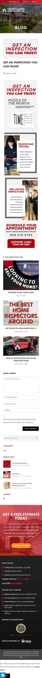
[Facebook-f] (4, 499)
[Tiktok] (24, 579)
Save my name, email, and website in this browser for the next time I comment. (19, 421)
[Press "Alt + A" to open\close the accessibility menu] (3, 675)
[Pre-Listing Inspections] (7, 464)
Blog (4, 450)
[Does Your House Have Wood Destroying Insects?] (7, 485)
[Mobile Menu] (38, 10)
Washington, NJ (14, 2)
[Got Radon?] (7, 474)
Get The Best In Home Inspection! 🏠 (21, 328)
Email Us (34, 2)
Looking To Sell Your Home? (21, 292)
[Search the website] (21, 438)
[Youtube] (27, 579)
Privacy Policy (23, 655)
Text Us (25, 2)
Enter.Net (27, 653)
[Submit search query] (37, 438)
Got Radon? (16, 474)
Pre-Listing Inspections (19, 463)
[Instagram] (21, 579)
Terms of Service (34, 655)
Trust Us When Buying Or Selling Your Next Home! (21, 359)
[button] (10, 635)
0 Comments (26, 465)
